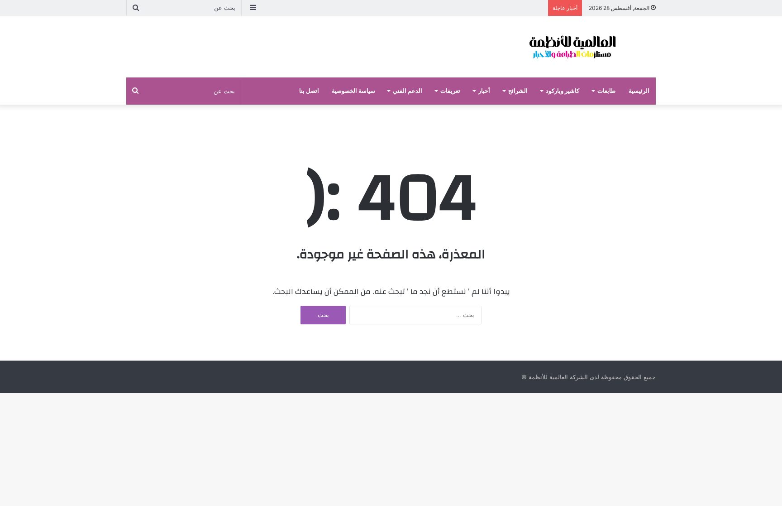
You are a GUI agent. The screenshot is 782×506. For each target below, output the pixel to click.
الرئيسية (639, 90)
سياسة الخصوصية (353, 90)
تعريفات (450, 90)
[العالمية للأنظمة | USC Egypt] (572, 46)
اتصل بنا (309, 90)
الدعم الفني (407, 90)
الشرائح (518, 90)
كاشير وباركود (562, 90)
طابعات (606, 90)
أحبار (484, 90)
